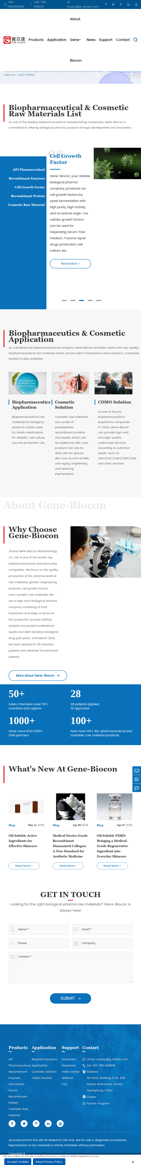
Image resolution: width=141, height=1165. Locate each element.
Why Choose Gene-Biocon (34, 532)
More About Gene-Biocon (38, 675)
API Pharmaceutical (29, 169)
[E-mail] (136, 770)
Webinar (67, 1078)
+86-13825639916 (15, 4)
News (91, 40)
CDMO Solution (114, 402)
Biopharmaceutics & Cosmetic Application (67, 336)
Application (57, 40)
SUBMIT (70, 998)
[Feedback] (136, 788)
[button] (132, 73)
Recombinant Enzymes (27, 178)
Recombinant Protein (28, 196)
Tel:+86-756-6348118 (98, 1065)
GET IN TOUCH (70, 894)
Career (89, 1097)
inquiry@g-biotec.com (83, 6)
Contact (123, 40)
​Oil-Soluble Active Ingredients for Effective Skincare (23, 841)
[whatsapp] (136, 779)
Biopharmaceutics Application (31, 405)
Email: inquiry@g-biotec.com (105, 1059)
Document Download (69, 1062)
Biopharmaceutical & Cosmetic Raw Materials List (68, 110)
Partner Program (95, 1103)
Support (105, 40)
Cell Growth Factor (30, 187)
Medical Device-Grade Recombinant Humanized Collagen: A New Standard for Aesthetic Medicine (70, 846)
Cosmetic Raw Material (26, 205)
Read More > (70, 251)
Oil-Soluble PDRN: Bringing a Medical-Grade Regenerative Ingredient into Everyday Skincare (112, 846)
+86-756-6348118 (40, 4)
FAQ (64, 1084)
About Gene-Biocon (76, 40)
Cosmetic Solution (64, 405)
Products (36, 40)
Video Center (71, 1072)
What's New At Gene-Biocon (63, 769)
